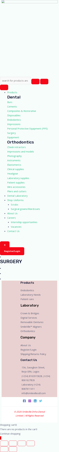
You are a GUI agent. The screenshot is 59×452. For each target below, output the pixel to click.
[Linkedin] (35, 401)
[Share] (13, 443)
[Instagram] (30, 401)
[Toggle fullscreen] (22, 443)
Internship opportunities (24, 222)
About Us (12, 213)
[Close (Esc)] (4, 443)
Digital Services (28, 317)
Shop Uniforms (15, 200)
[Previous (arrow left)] (4, 449)
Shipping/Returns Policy (33, 354)
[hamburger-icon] (4, 87)
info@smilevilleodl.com (34, 393)
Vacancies (16, 226)
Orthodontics (27, 331)
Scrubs (14, 204)
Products (12, 92)
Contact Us (13, 231)
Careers (11, 217)
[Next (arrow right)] (13, 449)
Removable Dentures (31, 322)
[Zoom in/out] (31, 443)
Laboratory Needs (30, 294)
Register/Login (28, 349)
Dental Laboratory (17, 195)
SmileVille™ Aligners (31, 326)
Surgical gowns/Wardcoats (25, 209)
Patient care (27, 299)
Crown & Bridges (29, 313)
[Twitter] (40, 401)
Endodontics (27, 290)
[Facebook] (24, 401)
